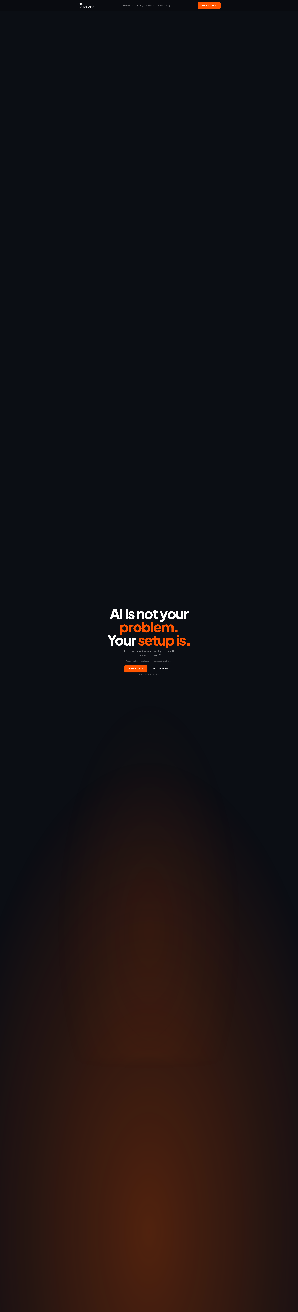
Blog (168, 5)
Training (139, 5)
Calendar (150, 5)
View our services (161, 668)
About (160, 5)
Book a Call (208, 5)
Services (127, 5)
